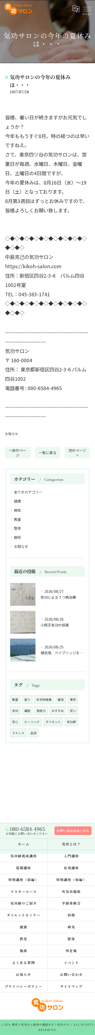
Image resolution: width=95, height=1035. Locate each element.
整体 (17, 528)
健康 (17, 501)
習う (27, 700)
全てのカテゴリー (28, 491)
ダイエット (53, 722)
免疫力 (41, 711)
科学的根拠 (44, 700)
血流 (33, 733)
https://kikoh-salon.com (33, 266)
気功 (15, 711)
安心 (15, 722)
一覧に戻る (47, 452)
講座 (27, 711)
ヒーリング (32, 722)
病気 (17, 510)
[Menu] (87, 8)
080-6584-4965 (45, 388)
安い (73, 711)
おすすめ (58, 711)
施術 (17, 537)
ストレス (18, 733)
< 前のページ (17, 453)
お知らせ (11, 433)
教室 (17, 519)
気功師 (71, 722)
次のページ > (77, 453)
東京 (73, 700)
